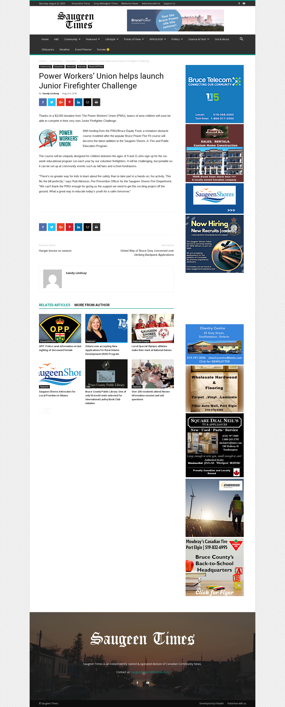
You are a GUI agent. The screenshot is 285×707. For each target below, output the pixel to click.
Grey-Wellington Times (106, 3)
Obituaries (48, 49)
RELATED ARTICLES (54, 305)
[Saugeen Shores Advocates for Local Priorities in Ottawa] (60, 373)
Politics (176, 39)
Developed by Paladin (212, 703)
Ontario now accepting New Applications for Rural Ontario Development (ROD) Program (102, 350)
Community (70, 39)
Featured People (141, 341)
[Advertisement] (214, 299)
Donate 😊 (103, 49)
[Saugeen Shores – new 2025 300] (215, 212)
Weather (65, 49)
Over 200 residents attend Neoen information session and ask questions (151, 395)
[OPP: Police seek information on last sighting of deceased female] (60, 328)
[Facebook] (239, 3)
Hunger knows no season (55, 250)
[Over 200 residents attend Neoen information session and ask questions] (153, 373)
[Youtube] (244, 3)
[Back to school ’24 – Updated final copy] (215, 595)
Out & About (222, 39)
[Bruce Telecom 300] (215, 122)
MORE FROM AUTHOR (92, 305)
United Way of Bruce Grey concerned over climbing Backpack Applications (147, 253)
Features (82, 66)
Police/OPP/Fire (96, 66)
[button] (241, 39)
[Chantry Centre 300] (215, 363)
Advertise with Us (151, 3)
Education (71, 61)
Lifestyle (110, 39)
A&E (56, 39)
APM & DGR (156, 39)
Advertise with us (236, 703)
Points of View (132, 39)
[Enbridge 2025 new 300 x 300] (215, 536)
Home (45, 39)
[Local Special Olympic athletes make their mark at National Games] (153, 328)
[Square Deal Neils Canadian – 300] (215, 477)
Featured (91, 39)
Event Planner (83, 49)
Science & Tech (197, 39)
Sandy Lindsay (50, 93)
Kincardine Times (81, 3)
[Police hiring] (215, 272)
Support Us (169, 3)
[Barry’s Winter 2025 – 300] (215, 181)
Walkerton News (129, 3)
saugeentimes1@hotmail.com (150, 672)
